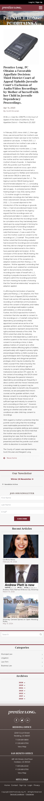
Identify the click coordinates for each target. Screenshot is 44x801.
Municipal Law (6, 654)
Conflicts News (9, 560)
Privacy (37, 785)
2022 (21, 693)
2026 (21, 683)
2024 (21, 688)
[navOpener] (40, 7)
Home (7, 785)
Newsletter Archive (11, 484)
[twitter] (22, 720)
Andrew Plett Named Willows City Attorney (20, 590)
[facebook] (16, 720)
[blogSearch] (40, 634)
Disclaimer (30, 794)
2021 (21, 696)
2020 (21, 699)
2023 (21, 691)
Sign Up (39, 2)
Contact (14, 785)
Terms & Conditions (17, 794)
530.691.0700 (23, 743)
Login (30, 785)
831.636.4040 (22, 766)
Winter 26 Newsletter (21, 479)
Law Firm (4, 662)
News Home (12, 458)
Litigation (5, 658)
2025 (21, 685)
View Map (22, 747)
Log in (31, 2)
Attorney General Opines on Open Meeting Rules (20, 620)
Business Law (6, 666)
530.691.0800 (23, 740)
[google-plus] (27, 720)
